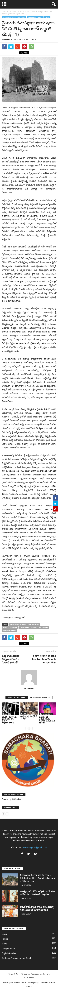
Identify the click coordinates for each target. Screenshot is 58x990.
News (4, 714)
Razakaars (43, 627)
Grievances (29, 977)
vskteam (8, 39)
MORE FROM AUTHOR (40, 697)
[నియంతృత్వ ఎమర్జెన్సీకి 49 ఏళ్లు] (29, 708)
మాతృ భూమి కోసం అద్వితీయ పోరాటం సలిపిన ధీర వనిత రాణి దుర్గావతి (37, 893)
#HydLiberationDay (18, 625)
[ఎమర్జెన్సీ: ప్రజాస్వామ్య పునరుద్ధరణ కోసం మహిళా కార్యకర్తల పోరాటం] (10, 708)
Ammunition (33, 625)
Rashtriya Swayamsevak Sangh (16, 958)
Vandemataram (9, 630)
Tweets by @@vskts (11, 799)
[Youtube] (36, 854)
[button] (53, 4)
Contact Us (13, 974)
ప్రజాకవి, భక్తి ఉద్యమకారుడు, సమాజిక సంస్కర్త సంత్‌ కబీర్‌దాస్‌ (47, 720)
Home (4, 11)
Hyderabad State (10, 627)
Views (47, 17)
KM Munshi (24, 627)
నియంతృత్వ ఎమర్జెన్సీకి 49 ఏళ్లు (28, 717)
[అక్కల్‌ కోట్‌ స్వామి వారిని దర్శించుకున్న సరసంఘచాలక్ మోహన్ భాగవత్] (10, 911)
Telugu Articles (35, 17)
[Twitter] (29, 854)
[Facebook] (22, 854)
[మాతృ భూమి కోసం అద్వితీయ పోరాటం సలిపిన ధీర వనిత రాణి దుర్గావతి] (10, 896)
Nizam (34, 627)
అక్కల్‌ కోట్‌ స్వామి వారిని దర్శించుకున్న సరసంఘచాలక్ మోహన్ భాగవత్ (37, 908)
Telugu (5, 939)
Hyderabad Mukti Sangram (14, 17)
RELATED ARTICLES (16, 697)
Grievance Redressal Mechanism (35, 974)
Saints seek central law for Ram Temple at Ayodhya (44, 659)
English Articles (9, 953)
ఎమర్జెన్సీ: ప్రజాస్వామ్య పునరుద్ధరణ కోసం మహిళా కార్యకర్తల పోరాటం (9, 720)
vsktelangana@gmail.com (35, 847)
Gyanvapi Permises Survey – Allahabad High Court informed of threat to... (38, 878)
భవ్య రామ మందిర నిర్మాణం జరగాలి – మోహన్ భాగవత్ (10, 659)
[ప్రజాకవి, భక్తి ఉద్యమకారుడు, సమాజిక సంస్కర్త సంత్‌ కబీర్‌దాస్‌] (47, 708)
